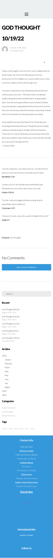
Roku (26, 503)
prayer (27, 429)
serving (32, 429)
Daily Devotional (8, 408)
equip (15, 429)
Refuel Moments (8, 415)
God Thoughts (15, 237)
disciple (11, 429)
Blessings (4, 429)
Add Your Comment (27, 267)
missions (21, 429)
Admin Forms (26, 535)
